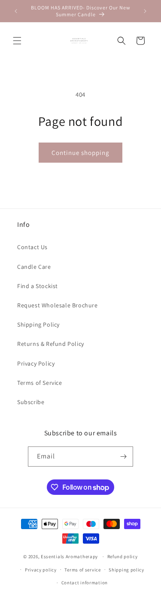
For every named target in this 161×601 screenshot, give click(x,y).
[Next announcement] (145, 11)
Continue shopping (80, 153)
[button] (17, 40)
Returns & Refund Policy (50, 344)
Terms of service (82, 570)
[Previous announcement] (15, 11)
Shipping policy (126, 570)
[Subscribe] (123, 456)
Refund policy (122, 556)
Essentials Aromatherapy (69, 556)
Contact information (84, 583)
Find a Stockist (37, 286)
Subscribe (30, 402)
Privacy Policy (36, 363)
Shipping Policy (38, 324)
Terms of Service (39, 383)
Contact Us (32, 247)
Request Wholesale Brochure (57, 305)
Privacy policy (41, 570)
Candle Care (34, 267)
